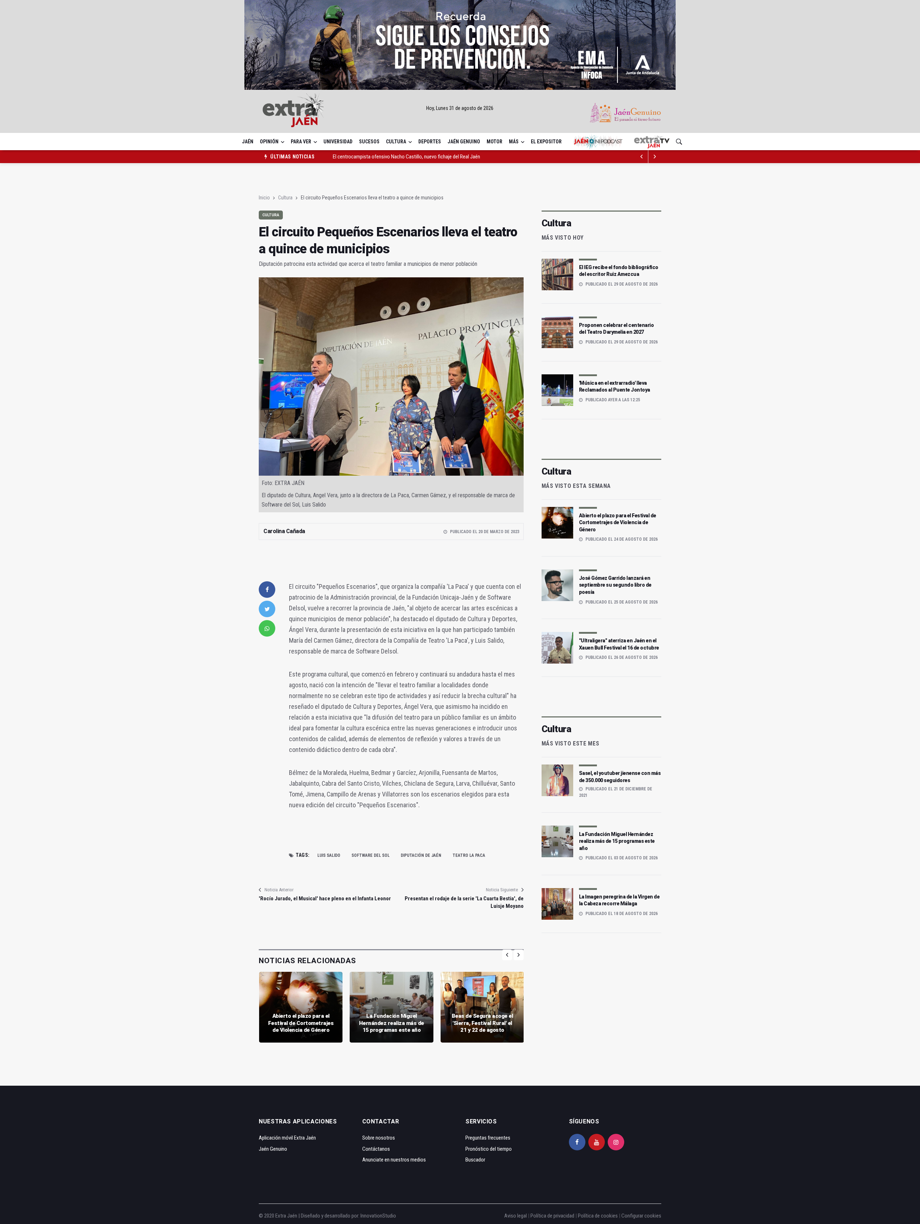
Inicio (264, 197)
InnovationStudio (378, 1216)
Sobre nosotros (378, 1138)
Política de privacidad (552, 1216)
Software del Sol (370, 855)
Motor (494, 141)
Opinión (269, 141)
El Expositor (546, 141)
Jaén (247, 141)
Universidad (338, 141)
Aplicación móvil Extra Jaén (287, 1138)
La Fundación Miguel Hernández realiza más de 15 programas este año (391, 1023)
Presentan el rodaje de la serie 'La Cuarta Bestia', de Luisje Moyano (464, 902)
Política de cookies (598, 1216)
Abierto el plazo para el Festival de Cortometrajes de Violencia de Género (301, 1023)
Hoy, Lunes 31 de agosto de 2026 (459, 108)
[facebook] (267, 589)
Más (514, 141)
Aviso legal (515, 1216)
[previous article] (654, 156)
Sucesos (369, 141)
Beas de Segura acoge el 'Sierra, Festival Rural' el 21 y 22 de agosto (482, 1023)
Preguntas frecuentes (487, 1138)
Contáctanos (376, 1149)
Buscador (475, 1159)
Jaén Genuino (463, 141)
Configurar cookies (641, 1216)
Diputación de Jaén (421, 855)
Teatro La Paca (468, 855)
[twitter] (267, 609)
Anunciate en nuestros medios (394, 1159)
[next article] (641, 156)
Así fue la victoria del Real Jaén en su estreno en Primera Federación (403, 156)
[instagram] (616, 1142)
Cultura (396, 141)
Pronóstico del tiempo (488, 1149)
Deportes (429, 141)
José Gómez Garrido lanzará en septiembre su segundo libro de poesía (615, 585)
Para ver (301, 141)
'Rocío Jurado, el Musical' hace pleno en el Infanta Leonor (325, 898)
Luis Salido (328, 855)
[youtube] (596, 1142)
